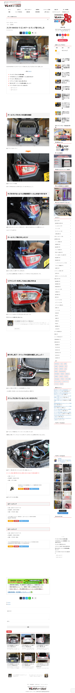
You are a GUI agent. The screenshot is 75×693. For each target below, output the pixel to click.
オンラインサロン (58, 381)
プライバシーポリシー (44, 684)
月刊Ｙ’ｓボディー (28, 9)
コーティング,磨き (46, 9)
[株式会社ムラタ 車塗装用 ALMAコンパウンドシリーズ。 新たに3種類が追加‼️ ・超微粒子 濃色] (67, 486)
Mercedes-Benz (62, 371)
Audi (61, 363)
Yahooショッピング (34, 488)
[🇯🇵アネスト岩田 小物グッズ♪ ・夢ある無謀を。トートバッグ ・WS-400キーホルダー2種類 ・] (67, 468)
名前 (8, 621)
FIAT (66, 366)
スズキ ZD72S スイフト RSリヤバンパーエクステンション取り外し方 (43, 665)
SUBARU (56, 376)
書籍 (9, 11)
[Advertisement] (28, 103)
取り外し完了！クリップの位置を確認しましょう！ (20, 83)
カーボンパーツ (65, 381)
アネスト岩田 (68, 378)
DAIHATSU (61, 366)
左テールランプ (14, 87)
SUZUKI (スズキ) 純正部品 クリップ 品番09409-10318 (29, 485)
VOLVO (62, 378)
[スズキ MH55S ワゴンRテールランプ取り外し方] (26, 33)
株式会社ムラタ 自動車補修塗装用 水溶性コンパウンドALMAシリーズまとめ (66, 97)
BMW (65, 363)
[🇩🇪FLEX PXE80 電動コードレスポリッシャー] (67, 504)
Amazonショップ (65, 11)
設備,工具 (56, 9)
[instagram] (63, 35)
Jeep (65, 368)
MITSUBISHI (57, 373)
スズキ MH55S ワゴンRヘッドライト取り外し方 (66, 81)
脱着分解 (28, 11)
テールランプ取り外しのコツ (16, 78)
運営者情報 (37, 11)
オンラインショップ (56, 11)
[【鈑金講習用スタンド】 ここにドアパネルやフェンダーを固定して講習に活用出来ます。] (58, 495)
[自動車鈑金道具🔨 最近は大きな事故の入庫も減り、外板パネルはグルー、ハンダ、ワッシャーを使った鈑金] (58, 504)
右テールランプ (14, 89)
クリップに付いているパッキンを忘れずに (19, 85)
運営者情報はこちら (62, 40)
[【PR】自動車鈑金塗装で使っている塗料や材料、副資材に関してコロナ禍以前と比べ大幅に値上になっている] (67, 495)
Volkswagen (57, 378)
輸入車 (61, 383)
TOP (28, 684)
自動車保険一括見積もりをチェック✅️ (20, 592)
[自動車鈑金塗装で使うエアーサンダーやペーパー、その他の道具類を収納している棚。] (58, 486)
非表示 (29, 71)
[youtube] (65, 35)
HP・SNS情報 (65, 9)
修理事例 (37, 9)
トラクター (57, 383)
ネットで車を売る (18, 11)
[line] (29, 33)
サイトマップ (65, 50)
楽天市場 (26, 488)
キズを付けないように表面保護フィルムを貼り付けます (21, 76)
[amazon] (68, 35)
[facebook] (24, 33)
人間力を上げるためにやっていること (65, 113)
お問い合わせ (46, 11)
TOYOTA (66, 376)
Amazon (20, 488)
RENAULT (67, 373)
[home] (63, 37)
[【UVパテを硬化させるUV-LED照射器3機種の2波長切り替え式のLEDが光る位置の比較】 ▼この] (58, 477)
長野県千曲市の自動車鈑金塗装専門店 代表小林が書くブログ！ (37, 686)
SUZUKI (9, 602)
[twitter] (21, 33)
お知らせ (18, 9)
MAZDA (56, 371)
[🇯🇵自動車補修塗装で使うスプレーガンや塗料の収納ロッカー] (67, 477)
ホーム (9, 9)
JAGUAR (61, 368)
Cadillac (56, 366)
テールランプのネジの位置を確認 (17, 74)
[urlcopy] (35, 33)
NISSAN (62, 373)
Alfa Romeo (57, 363)
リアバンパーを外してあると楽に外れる (18, 81)
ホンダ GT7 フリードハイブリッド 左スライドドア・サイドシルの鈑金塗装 (66, 105)
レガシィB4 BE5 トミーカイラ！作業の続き (66, 60)
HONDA (56, 368)
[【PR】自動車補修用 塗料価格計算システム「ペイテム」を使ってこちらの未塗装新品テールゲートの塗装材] (58, 468)
